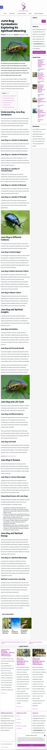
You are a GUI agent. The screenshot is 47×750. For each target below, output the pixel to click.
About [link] (18, 716)
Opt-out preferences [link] (28, 747)
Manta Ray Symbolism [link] (11, 456)
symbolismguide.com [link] (8, 744)
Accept (31, 745)
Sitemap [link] (19, 722)
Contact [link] (19, 719)
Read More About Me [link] (39, 52)
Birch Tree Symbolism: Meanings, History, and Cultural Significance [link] (41, 75)
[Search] (44, 21)
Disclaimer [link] (6, 747)
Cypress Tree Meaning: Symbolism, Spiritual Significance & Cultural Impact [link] (41, 63)
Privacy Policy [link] (34, 747)
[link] (1, 7)
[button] (44, 735)
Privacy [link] (2, 747)
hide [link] (7, 93)
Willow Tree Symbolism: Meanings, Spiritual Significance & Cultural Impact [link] (41, 88)
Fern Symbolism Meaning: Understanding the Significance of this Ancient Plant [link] (42, 113)
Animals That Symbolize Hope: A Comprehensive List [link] (42, 101)
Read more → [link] (4, 693)
